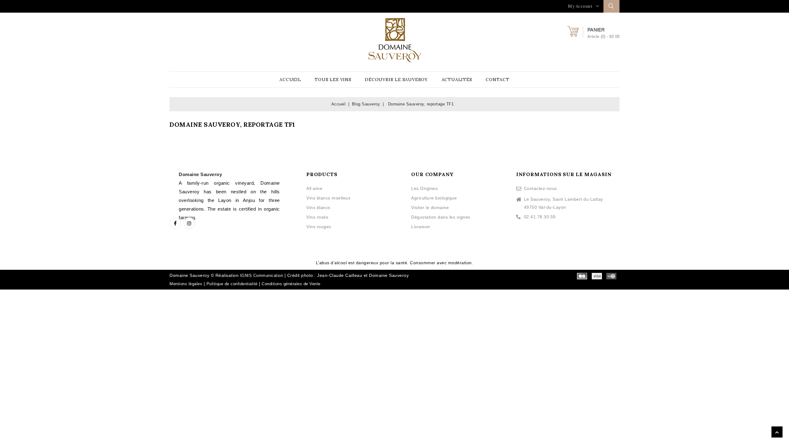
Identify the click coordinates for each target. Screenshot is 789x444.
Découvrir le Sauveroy (396, 79)
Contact (497, 79)
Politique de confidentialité (232, 284)
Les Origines (424, 188)
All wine (314, 188)
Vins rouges (318, 226)
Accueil (290, 79)
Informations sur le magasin (564, 174)
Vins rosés (317, 217)
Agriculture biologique (434, 197)
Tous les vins (333, 79)
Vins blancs (318, 207)
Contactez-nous (540, 188)
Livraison (420, 226)
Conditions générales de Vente (291, 284)
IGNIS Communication (261, 275)
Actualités (457, 79)
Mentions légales (186, 284)
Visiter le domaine (430, 207)
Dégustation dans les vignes (440, 217)
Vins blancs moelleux (328, 197)
